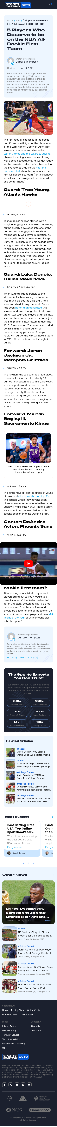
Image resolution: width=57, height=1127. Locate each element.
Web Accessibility (11, 1039)
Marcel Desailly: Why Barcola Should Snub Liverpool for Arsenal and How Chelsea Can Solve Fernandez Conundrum (26, 913)
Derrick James (19, 853)
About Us (35, 1026)
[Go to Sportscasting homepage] (18, 5)
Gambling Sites (9, 1015)
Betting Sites (17, 1010)
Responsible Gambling (13, 1044)
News (5, 1010)
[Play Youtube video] (28, 563)
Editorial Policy (9, 1031)
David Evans (23, 939)
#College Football (26, 946)
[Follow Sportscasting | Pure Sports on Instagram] (23, 1085)
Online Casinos (34, 1010)
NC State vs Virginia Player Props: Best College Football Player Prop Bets (34, 934)
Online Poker (27, 1015)
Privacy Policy (9, 1026)
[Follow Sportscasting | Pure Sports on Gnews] (29, 1085)
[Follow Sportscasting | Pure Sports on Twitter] (11, 1085)
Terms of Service (10, 1035)
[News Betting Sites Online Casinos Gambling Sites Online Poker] (50, 4)
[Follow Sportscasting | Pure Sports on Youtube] (17, 1085)
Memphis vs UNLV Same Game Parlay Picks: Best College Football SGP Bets (36, 969)
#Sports (21, 929)
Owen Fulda (11, 921)
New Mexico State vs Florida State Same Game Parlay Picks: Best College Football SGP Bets (34, 987)
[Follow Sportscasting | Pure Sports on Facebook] (5, 1085)
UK (3, 1048)
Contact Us (36, 1031)
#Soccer (47, 921)
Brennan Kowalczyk (27, 974)
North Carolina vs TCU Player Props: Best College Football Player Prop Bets (35, 952)
